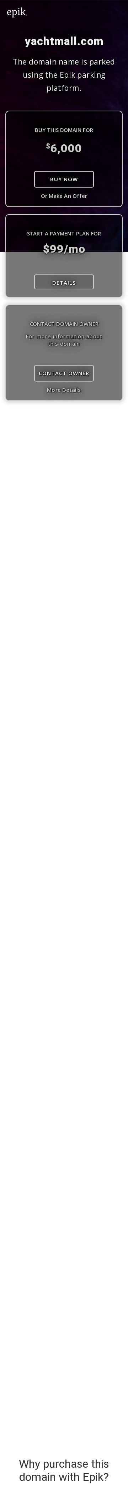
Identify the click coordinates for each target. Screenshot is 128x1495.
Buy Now (64, 179)
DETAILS (64, 282)
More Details (64, 390)
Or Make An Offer (64, 196)
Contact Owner (64, 373)
